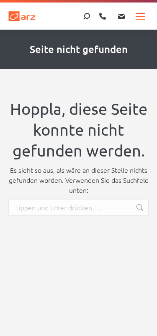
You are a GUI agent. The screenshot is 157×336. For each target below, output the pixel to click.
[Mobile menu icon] (140, 16)
